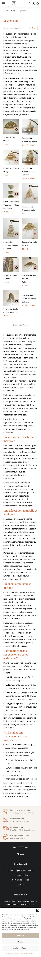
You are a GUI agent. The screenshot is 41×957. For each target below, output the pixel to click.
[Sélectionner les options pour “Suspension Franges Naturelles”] (35, 130)
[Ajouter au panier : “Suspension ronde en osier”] (35, 234)
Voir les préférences (20, 948)
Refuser (20, 942)
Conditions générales (26, 954)
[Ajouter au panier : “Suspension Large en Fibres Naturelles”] (35, 267)
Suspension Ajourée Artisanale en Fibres (10, 245)
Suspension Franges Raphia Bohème (28, 171)
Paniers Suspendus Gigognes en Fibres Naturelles (11, 205)
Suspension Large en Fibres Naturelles (29, 278)
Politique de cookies (12, 954)
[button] (37, 910)
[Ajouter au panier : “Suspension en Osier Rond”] (16, 129)
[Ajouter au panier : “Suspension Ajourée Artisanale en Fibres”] (16, 234)
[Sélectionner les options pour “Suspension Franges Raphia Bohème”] (35, 160)
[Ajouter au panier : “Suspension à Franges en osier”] (35, 199)
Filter (34, 28)
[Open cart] (37, 3)
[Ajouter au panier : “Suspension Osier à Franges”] (16, 160)
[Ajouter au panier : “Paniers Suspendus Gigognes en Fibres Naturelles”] (16, 194)
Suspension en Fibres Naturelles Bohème (29, 298)
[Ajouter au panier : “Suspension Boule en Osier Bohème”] (16, 301)
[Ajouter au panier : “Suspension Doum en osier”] (16, 267)
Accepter (20, 936)
